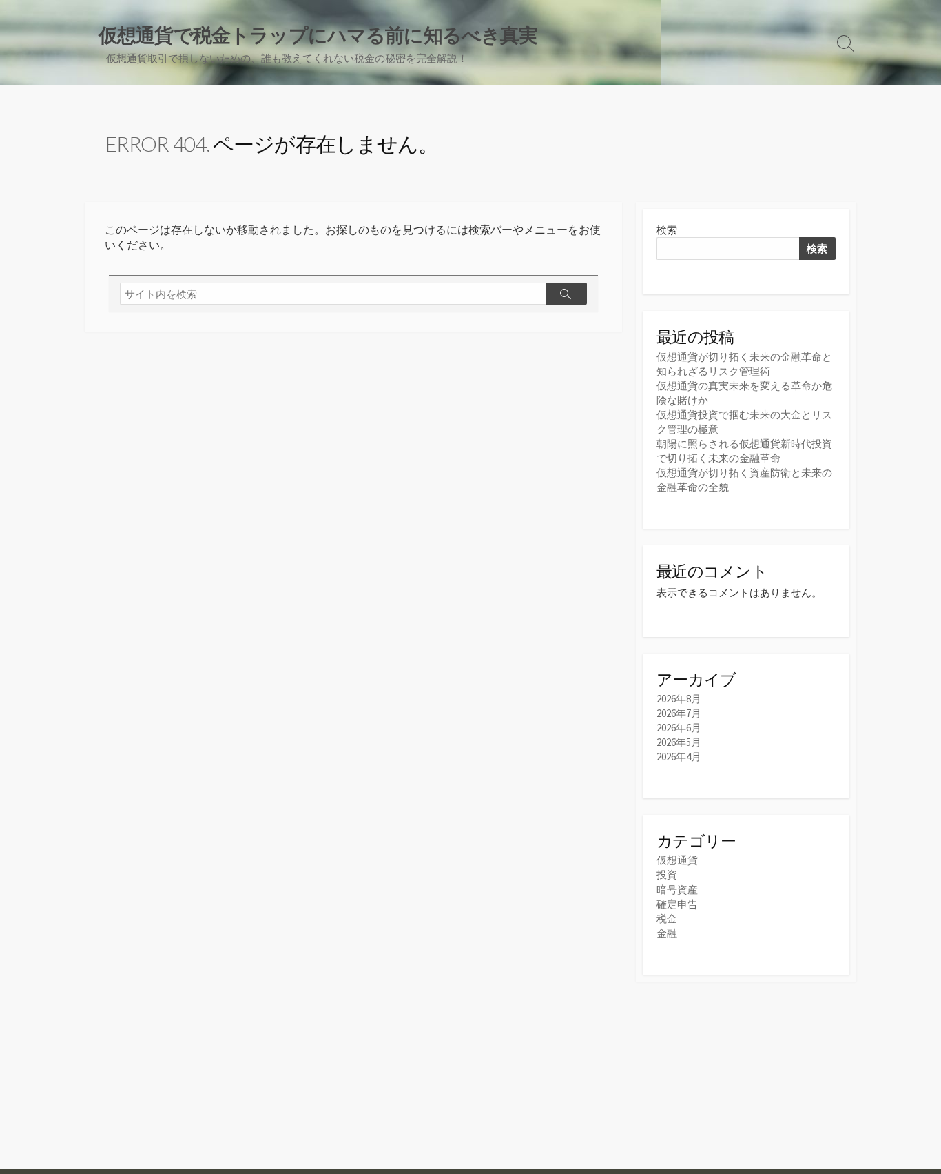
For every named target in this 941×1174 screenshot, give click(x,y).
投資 (666, 874)
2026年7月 (678, 713)
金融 (666, 933)
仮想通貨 (677, 860)
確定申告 (677, 904)
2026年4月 (678, 756)
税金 (666, 918)
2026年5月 (678, 742)
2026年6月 (678, 727)
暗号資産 (677, 889)
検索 (666, 229)
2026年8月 (678, 698)
